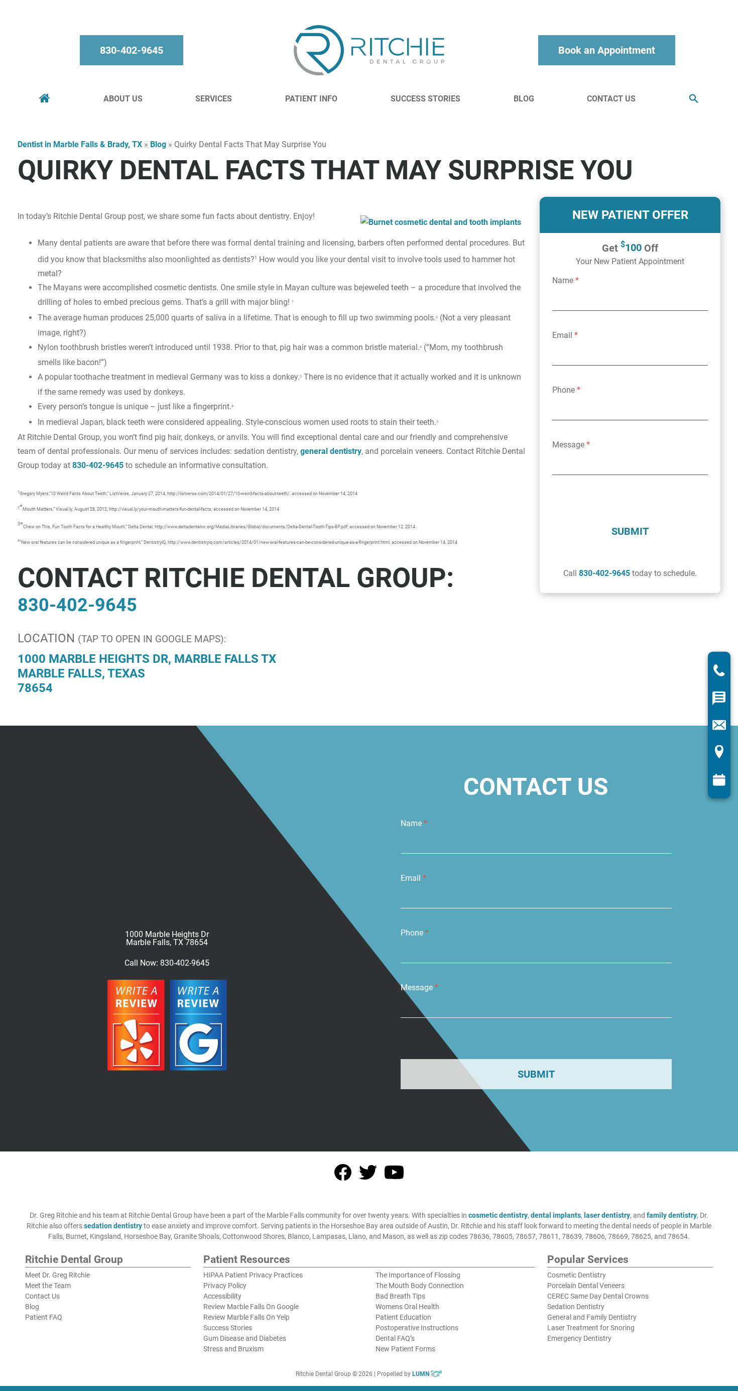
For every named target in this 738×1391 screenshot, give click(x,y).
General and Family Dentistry (592, 1317)
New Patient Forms (405, 1349)
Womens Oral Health (407, 1307)
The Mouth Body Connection (420, 1286)
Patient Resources (246, 1259)
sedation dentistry (113, 1226)
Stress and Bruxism (233, 1349)
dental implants (556, 1215)
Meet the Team (48, 1286)
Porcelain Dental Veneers (586, 1286)
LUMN (421, 1373)
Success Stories (425, 98)
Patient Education (403, 1317)
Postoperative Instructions (417, 1328)
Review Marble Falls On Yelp (246, 1317)
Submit (630, 531)
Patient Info (311, 98)
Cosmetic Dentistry (576, 1275)
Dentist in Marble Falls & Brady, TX (80, 144)
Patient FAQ (43, 1317)
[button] (694, 99)
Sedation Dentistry (575, 1307)
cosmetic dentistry (498, 1215)
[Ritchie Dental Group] (369, 50)
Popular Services (588, 1259)
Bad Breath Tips (400, 1296)
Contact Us (611, 98)
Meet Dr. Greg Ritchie (57, 1275)
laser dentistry (607, 1215)
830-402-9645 (131, 50)
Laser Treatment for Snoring (591, 1328)
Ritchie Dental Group (74, 1259)
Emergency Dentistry (579, 1338)
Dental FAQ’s (395, 1338)
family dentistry (672, 1215)
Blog (524, 98)
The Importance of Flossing (418, 1275)
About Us (123, 98)
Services (213, 98)
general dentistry (330, 451)
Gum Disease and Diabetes (244, 1338)
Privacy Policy (225, 1286)
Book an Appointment (606, 50)
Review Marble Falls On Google (251, 1307)
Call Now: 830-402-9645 (167, 963)
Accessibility (222, 1296)
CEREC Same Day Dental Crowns (598, 1296)
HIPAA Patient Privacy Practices (253, 1275)
